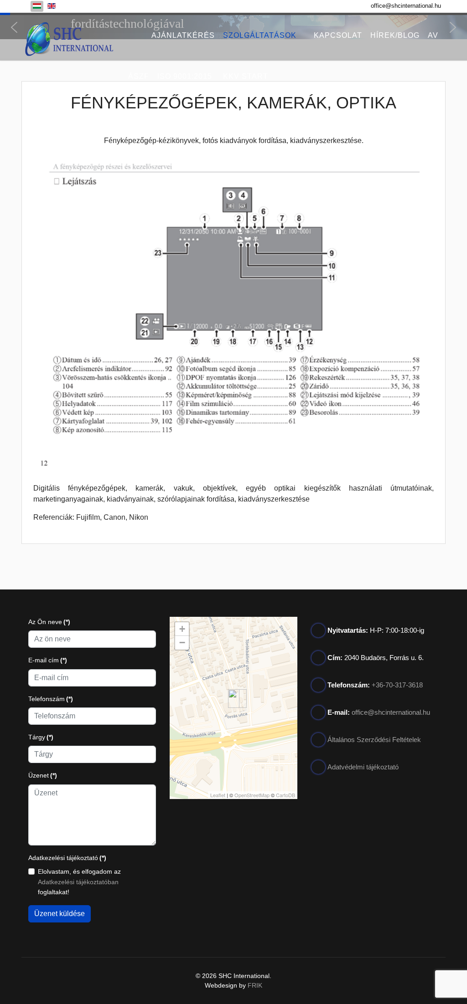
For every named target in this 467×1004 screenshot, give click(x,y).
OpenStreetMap (252, 795)
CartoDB (285, 795)
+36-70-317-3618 (397, 685)
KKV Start (245, 76)
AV (433, 35)
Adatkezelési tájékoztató (67, 857)
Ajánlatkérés (183, 35)
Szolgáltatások (259, 35)
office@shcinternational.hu (406, 6)
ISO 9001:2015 (184, 76)
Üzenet (42, 775)
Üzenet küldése (59, 913)
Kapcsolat (338, 35)
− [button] (182, 642)
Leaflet (217, 795)
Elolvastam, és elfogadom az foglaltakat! (79, 882)
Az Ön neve (49, 621)
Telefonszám (50, 698)
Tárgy (40, 737)
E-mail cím (47, 660)
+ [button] (182, 629)
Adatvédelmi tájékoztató (363, 767)
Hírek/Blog (395, 35)
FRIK (255, 985)
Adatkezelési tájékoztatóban (78, 882)
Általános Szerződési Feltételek (374, 739)
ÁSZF (138, 76)
